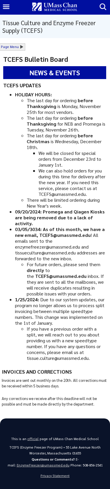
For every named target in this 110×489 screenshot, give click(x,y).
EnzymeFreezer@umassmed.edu (43, 465)
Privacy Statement (55, 475)
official (33, 439)
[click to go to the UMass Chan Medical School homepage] (55, 7)
